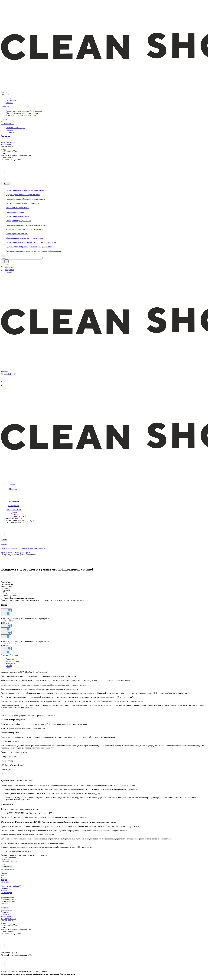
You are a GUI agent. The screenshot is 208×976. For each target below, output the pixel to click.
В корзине (14, 655)
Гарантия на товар (8, 901)
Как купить (10, 663)
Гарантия (9, 103)
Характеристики (12, 661)
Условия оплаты (7, 897)
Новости (9, 130)
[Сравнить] (5, 613)
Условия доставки (8, 899)
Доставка (9, 98)
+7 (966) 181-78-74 (8, 142)
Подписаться (6, 866)
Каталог (4, 873)
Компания (5, 882)
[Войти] (2, 379)
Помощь (4, 903)
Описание (10, 659)
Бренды (4, 877)
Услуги (4, 880)
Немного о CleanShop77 (15, 128)
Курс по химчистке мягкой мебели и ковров (24, 111)
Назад (14, 512)
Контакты (10, 132)
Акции (4, 875)
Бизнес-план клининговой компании (21, 115)
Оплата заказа (11, 101)
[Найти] (6, 261)
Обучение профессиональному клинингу (23, 113)
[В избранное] (6, 610)
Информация (6, 893)
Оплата (9, 666)
